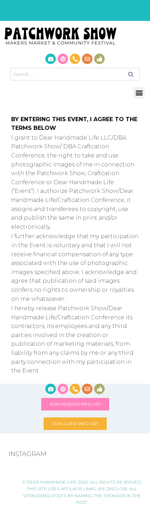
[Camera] (50, 59)
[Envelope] (87, 59)
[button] (139, 93)
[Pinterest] (63, 59)
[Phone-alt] (75, 59)
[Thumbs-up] (99, 59)
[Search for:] (75, 74)
